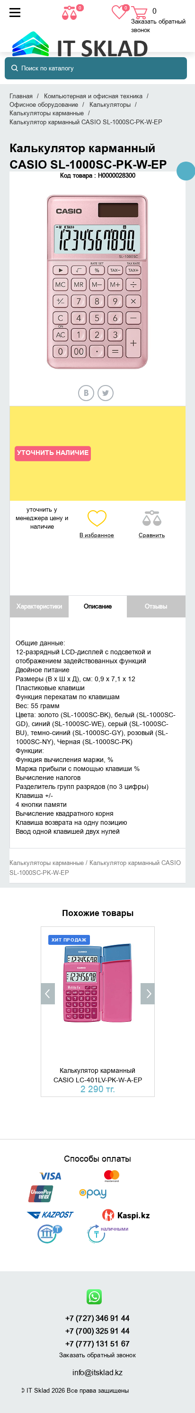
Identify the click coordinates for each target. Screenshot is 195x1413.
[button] (48, 993)
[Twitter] (106, 393)
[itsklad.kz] (79, 39)
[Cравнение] (70, 12)
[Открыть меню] (14, 12)
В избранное (97, 535)
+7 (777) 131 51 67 (97, 1344)
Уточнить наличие (53, 453)
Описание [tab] (98, 606)
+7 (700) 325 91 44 (97, 1331)
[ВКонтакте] (86, 393)
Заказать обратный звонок (158, 25)
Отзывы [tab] (156, 606)
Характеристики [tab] (39, 606)
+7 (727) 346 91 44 (97, 1318)
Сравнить (152, 535)
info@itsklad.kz (97, 1373)
